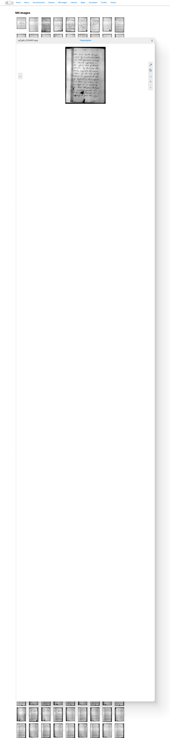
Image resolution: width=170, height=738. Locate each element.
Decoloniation (39, 2)
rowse (52, 2)
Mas (83, 2)
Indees (74, 2)
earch (113, 2)
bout (26, 2)
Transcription (85, 40)
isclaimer (93, 2)
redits (104, 2)
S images (62, 2)
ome (18, 2)
